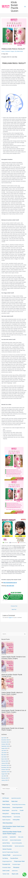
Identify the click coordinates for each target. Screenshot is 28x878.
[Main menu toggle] (25, 6)
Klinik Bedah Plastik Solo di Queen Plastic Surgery (12, 729)
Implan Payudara (6, 819)
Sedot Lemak (6, 870)
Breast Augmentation (18, 807)
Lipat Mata (4, 837)
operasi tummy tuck (17, 855)
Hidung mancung (15, 813)
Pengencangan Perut (7, 861)
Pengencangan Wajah (19, 861)
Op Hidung (5, 858)
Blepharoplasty (6, 807)
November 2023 (5, 767)
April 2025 (3, 737)
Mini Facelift (5, 840)
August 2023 (4, 773)
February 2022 (4, 778)
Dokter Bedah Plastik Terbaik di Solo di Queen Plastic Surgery (13, 657)
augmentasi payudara (16, 798)
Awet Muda (6, 801)
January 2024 (4, 763)
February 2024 (4, 761)
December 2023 (5, 765)
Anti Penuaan (5, 798)
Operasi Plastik (6, 855)
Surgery (12, 51)
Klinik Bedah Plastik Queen (14, 6)
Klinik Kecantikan (8, 823)
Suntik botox (15, 870)
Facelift (21, 810)
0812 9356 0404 (10, 585)
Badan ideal (14, 801)
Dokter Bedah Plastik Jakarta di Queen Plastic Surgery (11, 693)
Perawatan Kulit (6, 864)
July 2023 (3, 775)
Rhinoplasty (16, 867)
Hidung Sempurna (6, 816)
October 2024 (4, 744)
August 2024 (4, 748)
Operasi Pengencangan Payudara (10, 852)
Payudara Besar (14, 858)
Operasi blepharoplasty (15, 840)
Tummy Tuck (6, 874)
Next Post (14, 609)
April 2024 (3, 756)
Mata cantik (20, 837)
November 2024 (5, 742)
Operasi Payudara (7, 849)
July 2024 (3, 750)
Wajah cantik (15, 874)
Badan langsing (6, 804)
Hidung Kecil (5, 813)
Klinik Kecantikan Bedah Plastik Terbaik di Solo (11, 675)
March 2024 (4, 759)
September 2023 (5, 771)
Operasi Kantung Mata (17, 843)
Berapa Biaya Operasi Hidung (18, 804)
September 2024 (5, 746)
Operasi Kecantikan (7, 846)
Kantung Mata (16, 819)
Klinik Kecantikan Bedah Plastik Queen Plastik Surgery (12, 832)
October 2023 (4, 769)
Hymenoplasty (17, 816)
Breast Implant (5, 810)
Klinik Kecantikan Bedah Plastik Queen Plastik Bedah (13, 827)
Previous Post (14, 606)
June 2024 (3, 752)
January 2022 (4, 780)
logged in (11, 617)
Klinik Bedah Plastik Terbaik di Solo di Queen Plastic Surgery (13, 711)
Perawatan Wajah (6, 867)
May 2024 (3, 754)
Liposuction (13, 837)
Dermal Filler (14, 810)
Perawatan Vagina (16, 864)
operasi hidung (6, 843)
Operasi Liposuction (19, 846)
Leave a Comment (5, 51)
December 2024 (5, 739)
